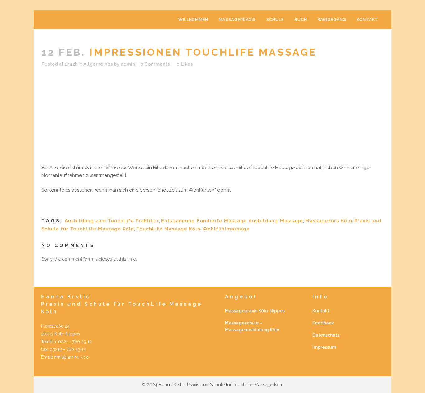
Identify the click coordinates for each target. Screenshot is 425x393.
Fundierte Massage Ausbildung (237, 221)
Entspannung (178, 221)
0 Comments (155, 64)
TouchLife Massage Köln (168, 229)
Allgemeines (98, 64)
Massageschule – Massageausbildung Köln (252, 326)
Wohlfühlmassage (226, 229)
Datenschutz (326, 335)
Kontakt (320, 310)
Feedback (323, 322)
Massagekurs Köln (328, 221)
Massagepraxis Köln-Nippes (255, 310)
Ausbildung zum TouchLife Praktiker (112, 221)
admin (128, 64)
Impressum (324, 347)
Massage (291, 221)
